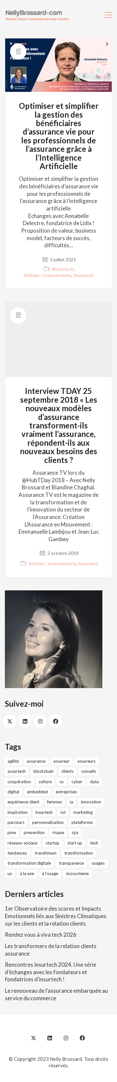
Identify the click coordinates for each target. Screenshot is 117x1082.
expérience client (23, 801)
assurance (36, 761)
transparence (71, 863)
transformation (78, 853)
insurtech (44, 812)
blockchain (43, 771)
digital (13, 791)
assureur (61, 761)
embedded (37, 791)
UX (9, 873)
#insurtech (63, 269)
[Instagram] (40, 721)
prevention (34, 832)
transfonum (46, 853)
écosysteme (77, 873)
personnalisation (48, 822)
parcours (15, 822)
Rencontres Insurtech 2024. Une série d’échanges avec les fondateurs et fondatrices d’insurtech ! (50, 972)
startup (52, 842)
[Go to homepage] (37, 15)
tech (94, 842)
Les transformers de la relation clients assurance (51, 950)
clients (67, 771)
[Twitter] (9, 721)
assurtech (16, 771)
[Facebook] (55, 721)
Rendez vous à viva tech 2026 (40, 934)
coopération (19, 781)
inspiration (17, 812)
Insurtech (83, 275)
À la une (27, 873)
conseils (88, 771)
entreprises (66, 791)
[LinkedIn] (25, 721)
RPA (75, 832)
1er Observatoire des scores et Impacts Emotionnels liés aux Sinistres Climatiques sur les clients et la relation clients (55, 916)
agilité (13, 761)
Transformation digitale (29, 863)
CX (61, 781)
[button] (108, 15)
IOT (63, 812)
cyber (77, 781)
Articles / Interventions (48, 275)
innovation (91, 801)
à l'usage (50, 873)
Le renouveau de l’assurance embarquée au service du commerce (56, 994)
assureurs (86, 761)
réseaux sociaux (22, 842)
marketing (83, 812)
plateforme (82, 822)
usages (98, 863)
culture (45, 781)
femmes (54, 801)
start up (74, 842)
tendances (17, 853)
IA (71, 801)
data (94, 781)
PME (11, 832)
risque (58, 832)
